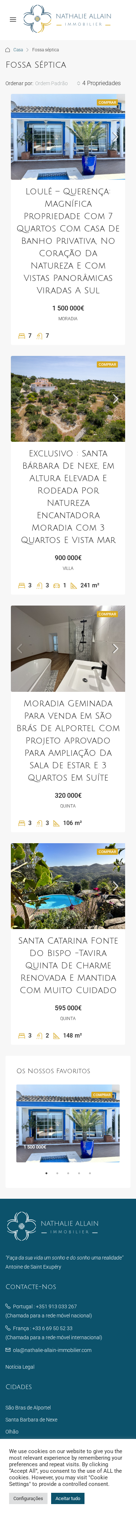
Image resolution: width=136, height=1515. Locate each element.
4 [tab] (82, 1176)
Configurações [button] (28, 1498)
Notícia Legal (19, 1367)
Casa (18, 49)
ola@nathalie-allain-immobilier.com (52, 1350)
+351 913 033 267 (56, 1306)
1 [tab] (50, 1176)
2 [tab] (61, 1176)
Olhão (11, 1432)
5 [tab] (93, 1176)
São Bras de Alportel (28, 1408)
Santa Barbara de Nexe (31, 1420)
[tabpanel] (68, 1123)
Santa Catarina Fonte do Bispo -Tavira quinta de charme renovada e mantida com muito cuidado (68, 965)
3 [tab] (71, 1176)
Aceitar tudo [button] (67, 1498)
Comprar (107, 102)
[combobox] (58, 83)
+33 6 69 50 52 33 (52, 1328)
